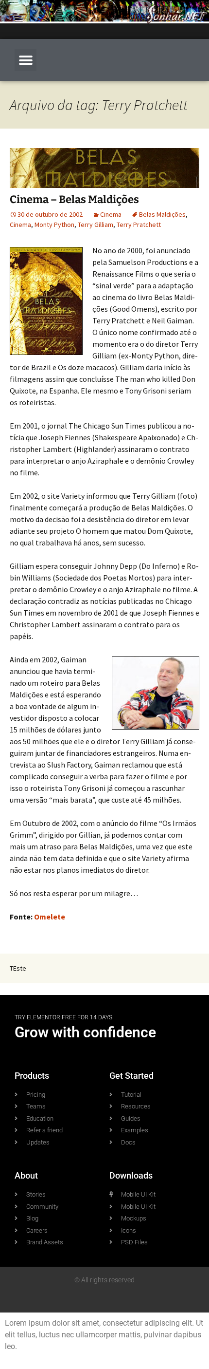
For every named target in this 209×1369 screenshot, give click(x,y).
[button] (25, 60)
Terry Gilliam (95, 224)
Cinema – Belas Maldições (74, 199)
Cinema (111, 214)
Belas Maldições (162, 214)
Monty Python (54, 224)
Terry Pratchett (139, 224)
